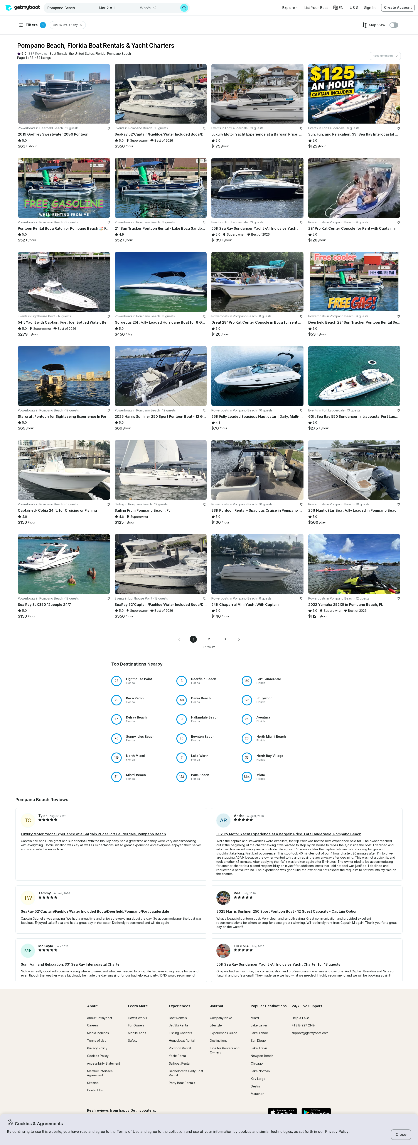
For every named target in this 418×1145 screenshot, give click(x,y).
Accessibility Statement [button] (103, 1063)
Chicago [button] (257, 1063)
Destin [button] (255, 1086)
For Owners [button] (136, 1025)
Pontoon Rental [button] (180, 1048)
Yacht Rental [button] (178, 1056)
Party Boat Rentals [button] (182, 1083)
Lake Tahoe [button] (259, 1033)
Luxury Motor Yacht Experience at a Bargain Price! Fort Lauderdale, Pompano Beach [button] (93, 834)
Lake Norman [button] (260, 1071)
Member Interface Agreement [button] (100, 1073)
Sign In (370, 7)
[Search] (184, 8)
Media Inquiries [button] (98, 1033)
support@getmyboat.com (310, 1033)
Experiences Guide (223, 1033)
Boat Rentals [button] (178, 1018)
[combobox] (70, 8)
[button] (316, 7)
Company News (221, 1018)
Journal (216, 1006)
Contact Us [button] (95, 1090)
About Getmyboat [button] (99, 1018)
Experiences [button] (179, 1006)
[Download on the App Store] (282, 1113)
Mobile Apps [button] (137, 1033)
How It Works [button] (137, 1018)
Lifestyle (216, 1025)
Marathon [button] (257, 1094)
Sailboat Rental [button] (179, 1063)
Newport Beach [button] (262, 1056)
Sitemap (93, 1083)
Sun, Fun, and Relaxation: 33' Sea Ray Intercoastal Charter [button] (71, 964)
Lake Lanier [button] (259, 1025)
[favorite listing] (108, 128)
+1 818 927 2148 (303, 1025)
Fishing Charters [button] (180, 1033)
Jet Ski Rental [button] (179, 1025)
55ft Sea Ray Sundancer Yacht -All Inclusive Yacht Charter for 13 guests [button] (278, 964)
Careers (93, 1025)
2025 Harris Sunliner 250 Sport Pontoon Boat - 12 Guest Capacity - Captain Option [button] (286, 911)
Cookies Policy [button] (98, 1056)
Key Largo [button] (258, 1078)
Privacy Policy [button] (337, 1131)
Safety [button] (132, 1040)
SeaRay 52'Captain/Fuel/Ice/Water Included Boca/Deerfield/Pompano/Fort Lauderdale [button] (95, 911)
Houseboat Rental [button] (182, 1040)
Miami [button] (255, 1018)
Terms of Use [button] (128, 1131)
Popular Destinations (269, 1006)
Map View (377, 25)
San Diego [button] (258, 1040)
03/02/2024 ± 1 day (65, 25)
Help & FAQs (301, 1018)
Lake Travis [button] (259, 1048)
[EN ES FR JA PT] (338, 7)
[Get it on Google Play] (316, 1113)
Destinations (218, 1040)
